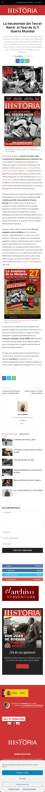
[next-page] (6, 500)
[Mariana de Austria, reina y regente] (7, 482)
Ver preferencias (22, 784)
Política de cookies (14, 789)
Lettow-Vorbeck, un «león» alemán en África (33, 392)
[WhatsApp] (27, 61)
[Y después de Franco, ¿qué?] (7, 442)
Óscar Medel (18, 56)
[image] (22, 629)
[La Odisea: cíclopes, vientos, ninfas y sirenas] (7, 452)
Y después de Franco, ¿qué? (24, 439)
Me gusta (38, 566)
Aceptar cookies (22, 773)
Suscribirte (37, 579)
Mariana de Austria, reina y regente (27, 480)
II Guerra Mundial (28, 262)
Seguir (39, 570)
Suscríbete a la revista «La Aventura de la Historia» (18, 320)
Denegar (22, 779)
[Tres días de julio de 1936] (7, 462)
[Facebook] (18, 61)
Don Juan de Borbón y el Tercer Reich (28, 490)
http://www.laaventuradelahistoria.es (22, 417)
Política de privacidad (29, 789)
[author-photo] (22, 411)
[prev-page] (3, 500)
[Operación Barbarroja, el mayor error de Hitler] (7, 472)
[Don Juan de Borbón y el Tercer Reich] (7, 492)
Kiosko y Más (36, 365)
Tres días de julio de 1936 (24, 460)
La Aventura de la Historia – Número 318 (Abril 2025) (11, 392)
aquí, (28, 359)
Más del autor (24, 434)
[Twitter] (22, 61)
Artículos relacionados (10, 434)
